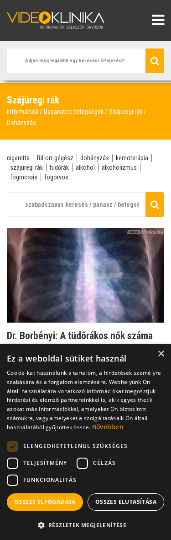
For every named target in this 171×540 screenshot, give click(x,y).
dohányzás (94, 158)
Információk (22, 111)
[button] (85, 524)
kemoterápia (132, 158)
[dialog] (85, 442)
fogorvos (56, 177)
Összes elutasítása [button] (125, 502)
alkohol (85, 167)
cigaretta (18, 158)
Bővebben (108, 426)
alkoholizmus (119, 167)
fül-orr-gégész (54, 158)
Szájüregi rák (125, 111)
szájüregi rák (26, 167)
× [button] (160, 354)
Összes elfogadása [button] (45, 502)
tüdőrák (59, 167)
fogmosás (23, 177)
